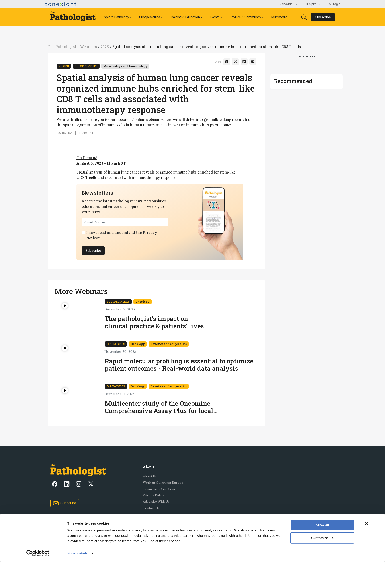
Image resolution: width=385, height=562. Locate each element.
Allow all (322, 525)
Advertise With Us (156, 502)
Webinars (88, 46)
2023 (105, 46)
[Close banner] (366, 523)
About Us (150, 476)
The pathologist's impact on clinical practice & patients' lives (154, 322)
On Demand (86, 158)
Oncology (142, 301)
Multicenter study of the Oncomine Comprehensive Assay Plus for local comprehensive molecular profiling (159, 407)
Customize (319, 538)
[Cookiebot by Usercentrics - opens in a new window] (37, 553)
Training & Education (185, 17)
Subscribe (93, 250)
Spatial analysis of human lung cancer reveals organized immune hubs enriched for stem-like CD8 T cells (206, 46)
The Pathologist (62, 46)
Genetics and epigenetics (169, 344)
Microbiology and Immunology (125, 66)
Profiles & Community (245, 17)
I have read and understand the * (121, 235)
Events (214, 17)
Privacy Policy (153, 495)
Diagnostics (116, 344)
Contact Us (151, 508)
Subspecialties (149, 17)
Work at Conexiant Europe (163, 483)
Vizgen (64, 66)
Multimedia (279, 17)
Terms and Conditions (159, 489)
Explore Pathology (116, 17)
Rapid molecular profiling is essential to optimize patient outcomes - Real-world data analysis (179, 364)
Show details (77, 553)
